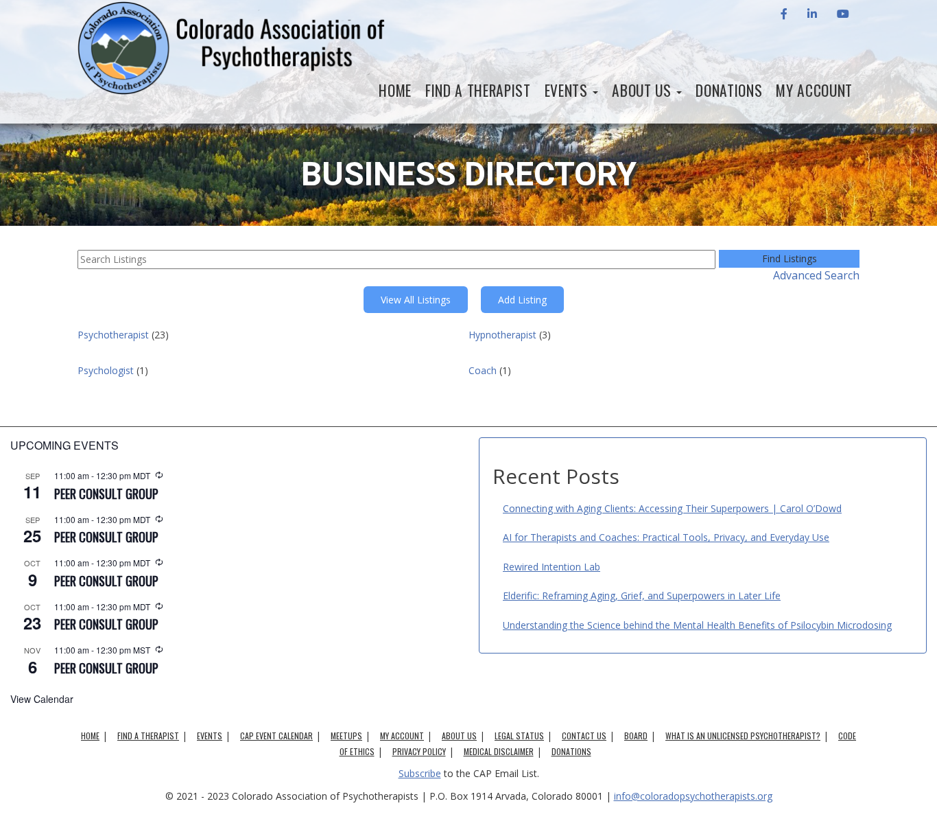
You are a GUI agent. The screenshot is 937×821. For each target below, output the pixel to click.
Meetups (346, 735)
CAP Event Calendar (276, 735)
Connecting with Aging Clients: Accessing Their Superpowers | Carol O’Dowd (672, 508)
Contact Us (584, 735)
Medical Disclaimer (499, 751)
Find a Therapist (478, 90)
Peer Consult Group (106, 493)
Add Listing (522, 299)
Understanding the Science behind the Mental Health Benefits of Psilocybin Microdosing (697, 625)
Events (568, 90)
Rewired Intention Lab (551, 566)
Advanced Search (816, 275)
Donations (729, 90)
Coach (482, 370)
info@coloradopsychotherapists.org (693, 795)
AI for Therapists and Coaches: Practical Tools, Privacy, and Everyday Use (666, 537)
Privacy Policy (419, 751)
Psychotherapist (113, 334)
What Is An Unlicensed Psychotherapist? (742, 735)
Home (395, 90)
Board (636, 735)
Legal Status (519, 735)
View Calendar (41, 699)
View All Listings (416, 299)
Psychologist (106, 370)
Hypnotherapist (502, 334)
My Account (814, 90)
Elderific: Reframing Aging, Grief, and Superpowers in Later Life (642, 595)
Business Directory (469, 174)
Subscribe (420, 773)
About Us (643, 90)
